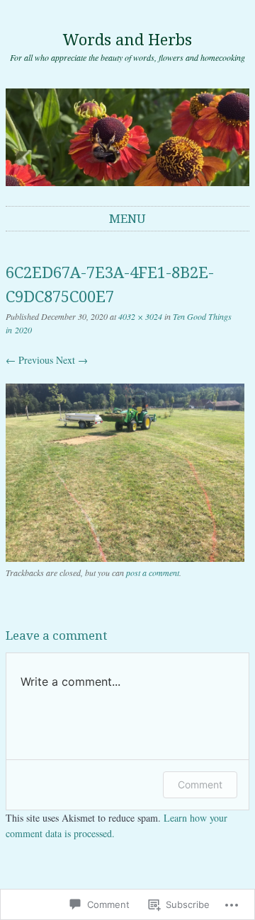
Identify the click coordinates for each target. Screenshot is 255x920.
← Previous (29, 360)
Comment (200, 784)
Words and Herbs (127, 40)
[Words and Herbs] (127, 136)
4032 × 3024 (140, 316)
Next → (72, 360)
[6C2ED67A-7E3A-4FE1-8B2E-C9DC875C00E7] (125, 558)
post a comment (152, 572)
